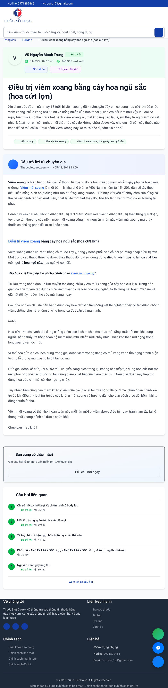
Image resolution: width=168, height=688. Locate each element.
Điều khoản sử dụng (21, 647)
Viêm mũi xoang (32, 188)
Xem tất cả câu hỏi (81, 581)
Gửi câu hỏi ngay (87, 472)
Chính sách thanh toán (23, 658)
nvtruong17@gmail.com (117, 660)
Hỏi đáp (27, 40)
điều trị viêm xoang (55, 141)
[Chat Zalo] (158, 648)
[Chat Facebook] (158, 662)
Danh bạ (98, 626)
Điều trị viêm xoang (24, 241)
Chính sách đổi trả (20, 664)
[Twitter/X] (163, 4)
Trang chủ (9, 40)
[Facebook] (149, 4)
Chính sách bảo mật (21, 652)
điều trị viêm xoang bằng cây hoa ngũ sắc (100, 141)
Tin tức (97, 615)
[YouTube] (156, 4)
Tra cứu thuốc (101, 609)
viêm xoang (27, 141)
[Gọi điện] (158, 634)
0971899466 (112, 653)
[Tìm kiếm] (158, 32)
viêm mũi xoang (82, 273)
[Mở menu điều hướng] (162, 15)
